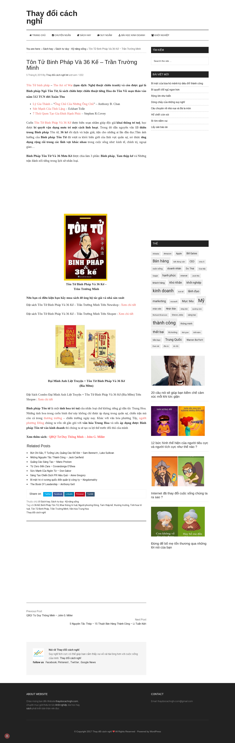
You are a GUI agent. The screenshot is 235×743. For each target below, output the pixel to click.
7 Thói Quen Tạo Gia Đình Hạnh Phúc (57, 113)
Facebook (58, 494)
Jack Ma (195, 276)
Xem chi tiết (128, 304)
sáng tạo (192, 315)
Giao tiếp (202, 269)
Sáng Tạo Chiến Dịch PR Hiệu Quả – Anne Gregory (58, 475)
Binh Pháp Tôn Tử (50, 505)
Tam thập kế (106, 505)
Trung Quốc (173, 340)
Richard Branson (160, 315)
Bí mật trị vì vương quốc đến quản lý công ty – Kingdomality (63, 479)
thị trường (172, 332)
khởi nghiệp (194, 282)
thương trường (53, 418)
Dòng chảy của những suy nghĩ (168, 102)
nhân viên (157, 309)
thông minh (186, 323)
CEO (192, 261)
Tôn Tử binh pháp (38, 85)
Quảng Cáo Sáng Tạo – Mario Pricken (51, 461)
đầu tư (166, 346)
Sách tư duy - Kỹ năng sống (70, 48)
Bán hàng (161, 261)
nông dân (184, 309)
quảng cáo (197, 309)
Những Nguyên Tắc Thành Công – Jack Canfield (57, 457)
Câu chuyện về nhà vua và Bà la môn (171, 108)
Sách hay (48, 48)
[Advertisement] (150, 12)
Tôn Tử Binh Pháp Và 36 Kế (52, 122)
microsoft (173, 302)
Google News (88, 662)
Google (155, 276)
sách (28, 708)
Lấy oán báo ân (159, 127)
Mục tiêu (188, 301)
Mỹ (201, 300)
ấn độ (175, 346)
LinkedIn (69, 494)
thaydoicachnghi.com (67, 701)
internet (183, 275)
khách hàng (159, 282)
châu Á (201, 262)
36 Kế (37, 505)
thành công (164, 323)
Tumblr (90, 494)
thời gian (185, 332)
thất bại (158, 332)
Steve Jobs (177, 315)
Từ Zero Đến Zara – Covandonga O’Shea (52, 466)
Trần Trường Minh (59, 509)
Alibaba (156, 254)
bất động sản (179, 262)
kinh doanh (163, 290)
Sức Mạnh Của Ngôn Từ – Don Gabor (50, 470)
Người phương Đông (88, 505)
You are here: (33, 48)
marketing (159, 301)
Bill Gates (191, 253)
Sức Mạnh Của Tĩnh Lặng (49, 108)
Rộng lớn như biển (161, 95)
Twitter (47, 494)
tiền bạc (157, 340)
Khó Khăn (175, 282)
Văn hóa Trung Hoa (79, 509)
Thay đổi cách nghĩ (51, 17)
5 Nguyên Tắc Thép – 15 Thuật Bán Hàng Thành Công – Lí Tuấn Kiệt (108, 623)
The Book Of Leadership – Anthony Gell (52, 484)
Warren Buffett (195, 339)
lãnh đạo (193, 291)
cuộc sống (158, 268)
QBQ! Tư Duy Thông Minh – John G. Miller (77, 436)
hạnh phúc (169, 275)
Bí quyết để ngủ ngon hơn (165, 89)
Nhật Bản (171, 308)
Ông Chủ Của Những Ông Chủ (74, 104)
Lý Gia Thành (41, 104)
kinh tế (180, 292)
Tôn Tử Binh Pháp (40, 509)
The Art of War (63, 85)
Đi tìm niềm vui (159, 120)
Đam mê (156, 346)
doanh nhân (174, 268)
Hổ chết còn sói (160, 114)
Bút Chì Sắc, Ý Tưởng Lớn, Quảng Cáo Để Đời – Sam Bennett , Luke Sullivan (72, 452)
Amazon (167, 253)
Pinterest (80, 494)
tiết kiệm (197, 332)
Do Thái (190, 268)
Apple (179, 253)
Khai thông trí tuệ (69, 505)
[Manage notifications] (7, 736)
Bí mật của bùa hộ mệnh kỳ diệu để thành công (177, 83)
